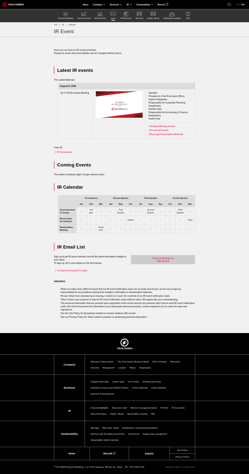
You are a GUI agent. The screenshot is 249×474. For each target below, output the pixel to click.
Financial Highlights (65, 18)
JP (237, 4)
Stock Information (99, 414)
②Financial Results (158, 130)
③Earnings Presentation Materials (166, 134)
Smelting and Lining (152, 382)
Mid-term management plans (144, 408)
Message (95, 428)
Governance (133, 434)
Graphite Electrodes (100, 382)
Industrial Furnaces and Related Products (110, 388)
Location (122, 368)
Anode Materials (158, 388)
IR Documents (126, 18)
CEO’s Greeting (159, 361)
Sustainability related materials (104, 440)
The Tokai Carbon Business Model (133, 361)
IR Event (164, 408)
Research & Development (102, 394)
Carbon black (118, 382)
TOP (55, 25)
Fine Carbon (133, 382)
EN (243, 4)
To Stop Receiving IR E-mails (72, 270)
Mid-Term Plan (100, 18)
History (132, 368)
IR (63, 25)
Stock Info (139, 18)
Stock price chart (84, 18)
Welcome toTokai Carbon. (102, 361)
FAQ (188, 18)
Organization (145, 368)
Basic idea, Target (110, 428)
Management (109, 368)
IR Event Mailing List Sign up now (163, 259)
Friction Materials (140, 388)
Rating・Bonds (153, 18)
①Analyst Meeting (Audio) (162, 126)
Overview (95, 368)
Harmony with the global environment (108, 434)
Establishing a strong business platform (140, 428)
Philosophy (175, 361)
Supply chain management (155, 434)
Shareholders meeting (172, 18)
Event (113, 18)
